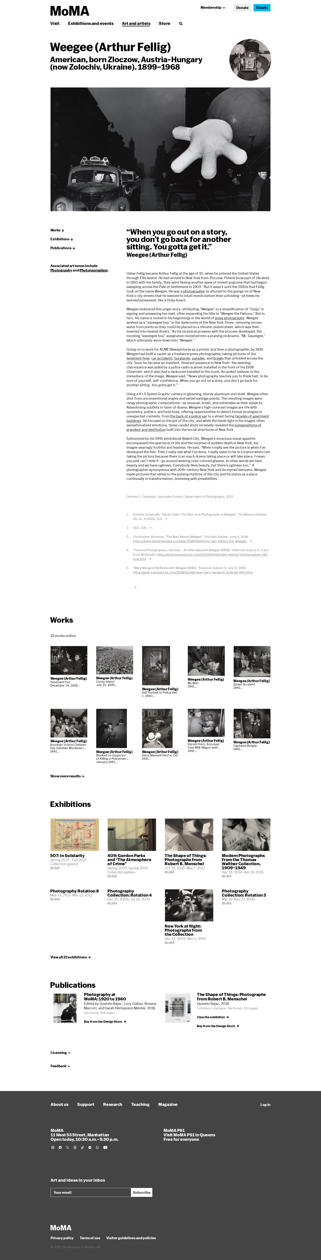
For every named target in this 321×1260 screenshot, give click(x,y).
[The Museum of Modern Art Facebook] (60, 1147)
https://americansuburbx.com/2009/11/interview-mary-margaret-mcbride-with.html (192, 572)
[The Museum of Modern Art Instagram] (52, 1147)
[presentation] (250, 60)
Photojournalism (94, 270)
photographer (194, 291)
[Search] (181, 23)
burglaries (182, 358)
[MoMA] (61, 1228)
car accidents (162, 358)
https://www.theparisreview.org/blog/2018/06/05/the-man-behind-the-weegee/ (190, 541)
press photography (229, 318)
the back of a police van (188, 416)
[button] (57, 230)
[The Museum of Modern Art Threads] (75, 1147)
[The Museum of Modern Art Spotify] (90, 1147)
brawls (218, 358)
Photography (61, 270)
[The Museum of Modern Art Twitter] (67, 1147)
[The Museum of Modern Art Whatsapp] (97, 1147)
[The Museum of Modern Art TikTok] (82, 1147)
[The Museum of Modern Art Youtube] (105, 1147)
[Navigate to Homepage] (70, 10)
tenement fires (138, 358)
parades (198, 358)
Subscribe (141, 1192)
